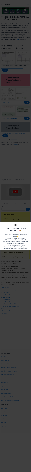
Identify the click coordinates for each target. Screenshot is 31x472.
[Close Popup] (30, 223)
